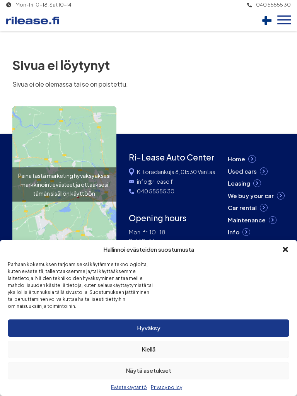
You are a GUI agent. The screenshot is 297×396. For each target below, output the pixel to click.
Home (236, 158)
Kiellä (148, 349)
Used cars (242, 171)
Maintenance (247, 220)
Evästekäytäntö (129, 387)
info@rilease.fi (155, 181)
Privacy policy (166, 387)
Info (233, 232)
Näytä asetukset (148, 370)
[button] (285, 249)
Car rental (242, 207)
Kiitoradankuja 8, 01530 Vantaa (176, 171)
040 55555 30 (273, 4)
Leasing (239, 183)
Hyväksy (148, 327)
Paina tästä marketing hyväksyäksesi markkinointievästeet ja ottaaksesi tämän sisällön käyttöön (64, 184)
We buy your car (251, 195)
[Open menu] (284, 20)
